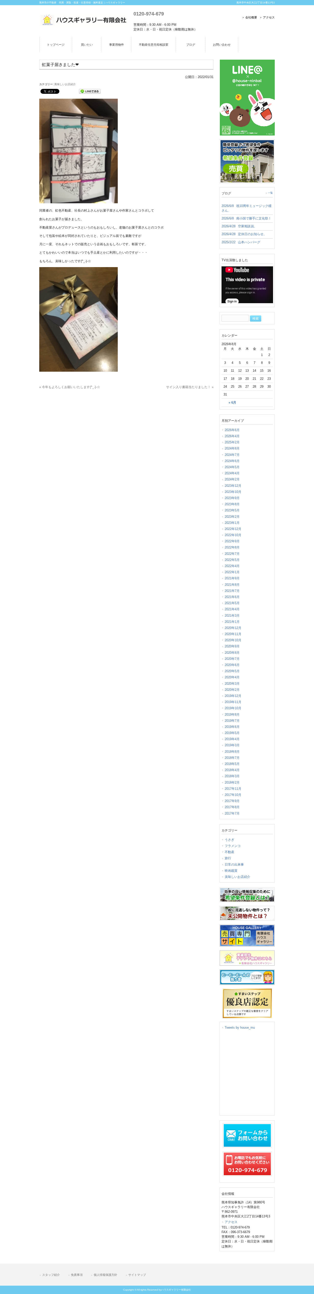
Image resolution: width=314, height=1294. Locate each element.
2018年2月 (232, 782)
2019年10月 (233, 708)
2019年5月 (232, 733)
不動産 (229, 852)
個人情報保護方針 (105, 1275)
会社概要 (251, 17)
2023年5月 (232, 510)
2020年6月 (232, 665)
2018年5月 (232, 764)
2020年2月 (232, 690)
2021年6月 (232, 597)
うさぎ (229, 840)
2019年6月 (232, 727)
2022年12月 (233, 529)
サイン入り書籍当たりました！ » (189, 387)
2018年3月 (232, 776)
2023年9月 (232, 498)
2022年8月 (232, 547)
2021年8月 (232, 584)
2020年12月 (233, 628)
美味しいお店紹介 (65, 84)
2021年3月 (232, 615)
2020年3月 (232, 683)
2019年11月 (233, 702)
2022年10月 (233, 535)
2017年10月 (233, 795)
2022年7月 (232, 554)
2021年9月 (232, 578)
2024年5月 (232, 467)
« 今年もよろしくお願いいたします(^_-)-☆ (69, 387)
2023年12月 (233, 486)
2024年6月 (232, 461)
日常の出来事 (234, 864)
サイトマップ (137, 1275)
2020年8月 (232, 652)
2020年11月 (233, 634)
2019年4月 (232, 739)
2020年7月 (232, 659)
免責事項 (77, 1275)
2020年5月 (232, 671)
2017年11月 (233, 788)
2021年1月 (232, 622)
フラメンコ (233, 846)
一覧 (270, 192)
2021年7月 (232, 591)
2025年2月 (232, 442)
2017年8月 (232, 807)
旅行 (228, 858)
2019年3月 (232, 745)
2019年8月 (232, 714)
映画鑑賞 (231, 870)
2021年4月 (232, 609)
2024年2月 (232, 479)
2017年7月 (232, 813)
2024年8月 (232, 448)
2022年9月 (232, 541)
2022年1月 (232, 572)
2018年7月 (232, 758)
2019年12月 (233, 696)
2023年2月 (232, 516)
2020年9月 (232, 646)
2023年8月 (232, 504)
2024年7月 (232, 455)
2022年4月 (232, 566)
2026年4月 (232, 436)
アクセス (269, 17)
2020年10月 (233, 640)
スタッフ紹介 (51, 1275)
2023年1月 (232, 523)
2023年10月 (233, 492)
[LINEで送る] (90, 91)
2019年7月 (232, 720)
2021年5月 (232, 603)
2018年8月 (232, 751)
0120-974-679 (148, 13)
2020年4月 (232, 677)
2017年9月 (232, 801)
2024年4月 (232, 473)
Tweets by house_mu (240, 1027)
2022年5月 (232, 560)
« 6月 (232, 402)
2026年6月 (232, 430)
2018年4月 (232, 770)
